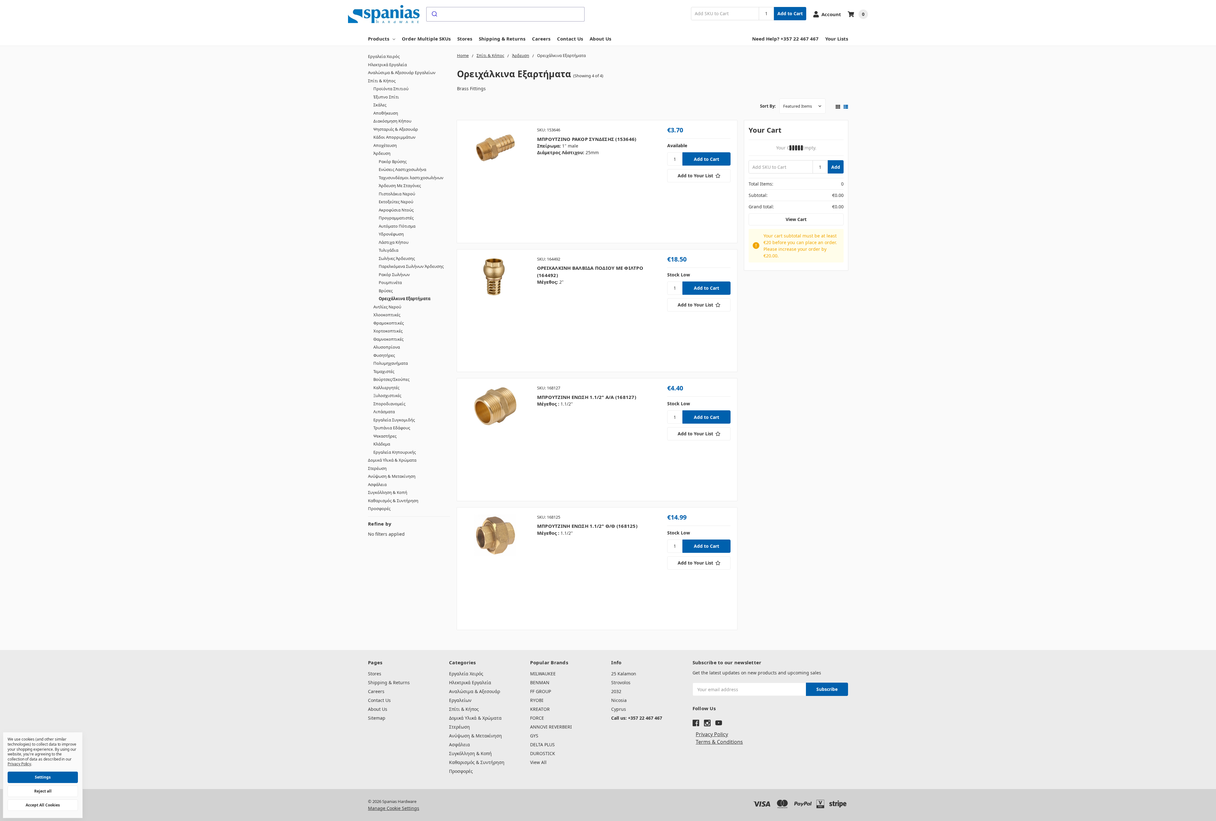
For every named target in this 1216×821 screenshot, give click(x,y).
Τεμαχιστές (383, 371)
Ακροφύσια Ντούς (396, 210)
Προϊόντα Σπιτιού (390, 89)
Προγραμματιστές (396, 218)
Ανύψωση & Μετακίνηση (391, 476)
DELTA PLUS (542, 745)
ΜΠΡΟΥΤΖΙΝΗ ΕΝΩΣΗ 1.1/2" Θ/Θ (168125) (587, 526)
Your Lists (836, 38)
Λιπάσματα (384, 411)
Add (835, 167)
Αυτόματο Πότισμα (397, 226)
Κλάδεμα (381, 444)
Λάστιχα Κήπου (393, 242)
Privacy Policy (712, 734)
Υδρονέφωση (391, 234)
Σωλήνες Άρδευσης (397, 258)
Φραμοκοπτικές (388, 323)
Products (378, 38)
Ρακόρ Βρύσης (393, 161)
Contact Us (570, 38)
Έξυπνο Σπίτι (386, 97)
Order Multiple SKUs (426, 38)
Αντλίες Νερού (387, 307)
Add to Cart (790, 13)
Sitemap (376, 718)
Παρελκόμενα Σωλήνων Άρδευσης (411, 266)
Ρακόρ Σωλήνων (394, 274)
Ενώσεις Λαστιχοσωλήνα (402, 169)
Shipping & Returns (502, 38)
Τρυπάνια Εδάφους (391, 428)
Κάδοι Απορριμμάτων (394, 137)
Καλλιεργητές (386, 387)
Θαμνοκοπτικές (388, 339)
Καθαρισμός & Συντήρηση (393, 500)
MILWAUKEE (543, 674)
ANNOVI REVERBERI (551, 727)
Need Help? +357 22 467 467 (785, 38)
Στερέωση (377, 468)
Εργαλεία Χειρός (384, 56)
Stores (464, 38)
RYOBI (536, 700)
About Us (600, 38)
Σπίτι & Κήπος (382, 81)
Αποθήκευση (385, 113)
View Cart (796, 219)
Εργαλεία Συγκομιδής (394, 420)
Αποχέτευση (385, 145)
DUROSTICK (542, 753)
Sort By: (768, 106)
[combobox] (505, 14)
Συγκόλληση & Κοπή (387, 492)
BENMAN (539, 682)
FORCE (537, 718)
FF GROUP (540, 691)
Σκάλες (379, 105)
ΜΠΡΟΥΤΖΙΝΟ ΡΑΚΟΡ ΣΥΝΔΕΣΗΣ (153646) (586, 139)
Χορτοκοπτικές (387, 331)
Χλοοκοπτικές (386, 315)
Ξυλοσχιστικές (387, 395)
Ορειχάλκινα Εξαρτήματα (404, 298)
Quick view (495, 181)
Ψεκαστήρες (384, 436)
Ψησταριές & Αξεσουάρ (395, 129)
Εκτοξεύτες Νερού (396, 202)
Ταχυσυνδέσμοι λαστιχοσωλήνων (411, 177)
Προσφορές (379, 508)
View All (538, 762)
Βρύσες (386, 291)
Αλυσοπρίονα (386, 347)
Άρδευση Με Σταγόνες (400, 185)
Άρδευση (381, 153)
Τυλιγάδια (388, 250)
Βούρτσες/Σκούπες (391, 379)
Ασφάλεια (377, 484)
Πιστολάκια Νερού (397, 194)
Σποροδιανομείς (389, 404)
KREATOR (540, 709)
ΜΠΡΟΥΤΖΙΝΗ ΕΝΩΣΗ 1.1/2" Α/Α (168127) (586, 397)
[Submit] (434, 14)
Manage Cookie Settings (393, 808)
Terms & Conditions (719, 741)
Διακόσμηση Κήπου (392, 121)
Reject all (43, 791)
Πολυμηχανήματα (390, 363)
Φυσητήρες (384, 355)
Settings (43, 777)
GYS (534, 736)
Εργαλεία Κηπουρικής (394, 452)
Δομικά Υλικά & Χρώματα (392, 460)
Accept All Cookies (43, 805)
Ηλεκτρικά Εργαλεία (387, 64)
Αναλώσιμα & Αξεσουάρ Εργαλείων (401, 72)
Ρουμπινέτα (390, 282)
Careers (541, 38)
